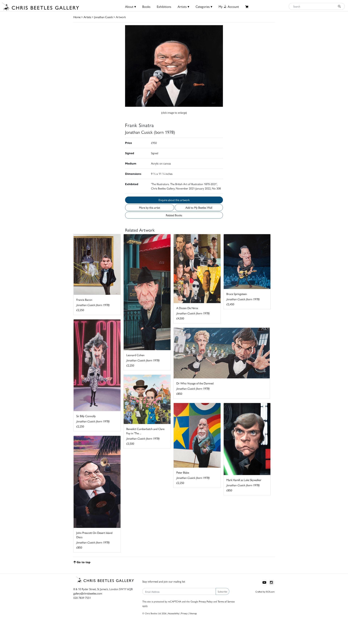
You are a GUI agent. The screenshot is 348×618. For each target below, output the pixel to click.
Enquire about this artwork (174, 200)
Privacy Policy (206, 601)
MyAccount (229, 6)
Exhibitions (164, 6)
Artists (87, 17)
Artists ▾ (183, 6)
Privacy (184, 613)
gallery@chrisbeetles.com (87, 593)
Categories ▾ (204, 6)
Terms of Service (226, 601)
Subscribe (222, 591)
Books (146, 6)
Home (76, 17)
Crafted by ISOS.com (265, 591)
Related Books (174, 215)
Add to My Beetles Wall (198, 207)
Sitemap (193, 613)
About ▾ (130, 6)
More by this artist (149, 207)
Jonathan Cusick (103, 17)
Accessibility (173, 613)
